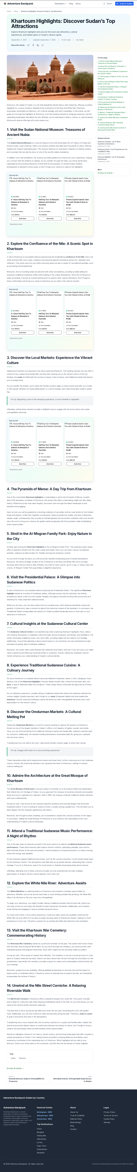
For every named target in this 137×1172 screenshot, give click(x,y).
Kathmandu (41, 1139)
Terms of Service (111, 1115)
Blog (71, 4)
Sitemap (107, 1122)
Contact (73, 1129)
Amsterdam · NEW (44, 1119)
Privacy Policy (109, 1112)
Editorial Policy (76, 1119)
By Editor (80, 40)
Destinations (60, 4)
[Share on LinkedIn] (38, 45)
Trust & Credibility (77, 1115)
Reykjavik (40, 1153)
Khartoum (22, 1058)
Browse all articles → (15, 1068)
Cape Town (41, 1146)
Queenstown (42, 1149)
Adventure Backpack (20, 3)
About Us (74, 1112)
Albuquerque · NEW (45, 1115)
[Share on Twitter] (28, 45)
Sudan (13, 1058)
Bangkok (40, 1132)
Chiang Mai (41, 1136)
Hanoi (39, 1129)
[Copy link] (43, 45)
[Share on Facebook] (33, 45)
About (77, 4)
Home (9, 11)
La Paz (39, 1142)
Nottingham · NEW (44, 1112)
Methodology (75, 1122)
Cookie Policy (109, 1119)
